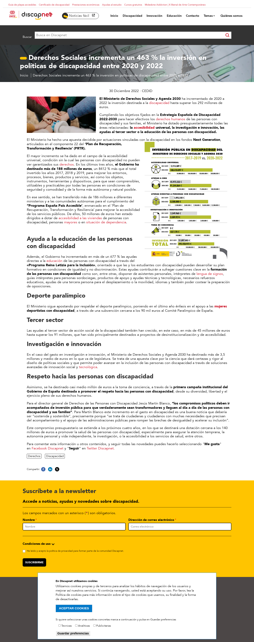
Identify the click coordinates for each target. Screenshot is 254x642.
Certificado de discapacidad (54, 4)
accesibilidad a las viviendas (80, 218)
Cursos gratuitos (133, 4)
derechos (66, 164)
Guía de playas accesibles (22, 4)
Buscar (27, 37)
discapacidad (159, 103)
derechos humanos (170, 119)
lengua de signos (209, 274)
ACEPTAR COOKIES (74, 608)
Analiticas (84, 625)
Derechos (34, 456)
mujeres (220, 306)
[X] (57, 469)
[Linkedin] (50, 469)
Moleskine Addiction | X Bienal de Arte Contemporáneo (175, 4)
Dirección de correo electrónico (151, 520)
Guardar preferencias (73, 633)
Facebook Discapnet (47, 448)
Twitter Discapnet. (101, 448)
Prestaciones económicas (85, 4)
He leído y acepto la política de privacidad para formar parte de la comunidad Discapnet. (75, 550)
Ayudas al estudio (111, 4)
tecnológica (88, 367)
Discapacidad (55, 456)
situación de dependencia (106, 222)
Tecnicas (66, 625)
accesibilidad (144, 127)
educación (54, 261)
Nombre (29, 520)
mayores (70, 222)
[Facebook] (43, 469)
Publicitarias (103, 625)
